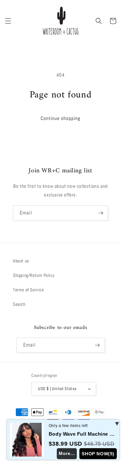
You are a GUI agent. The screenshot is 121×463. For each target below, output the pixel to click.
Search (19, 304)
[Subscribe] (101, 213)
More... (67, 453)
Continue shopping (60, 118)
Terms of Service (28, 290)
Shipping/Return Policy (34, 275)
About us (21, 261)
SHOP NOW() (98, 453)
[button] (8, 21)
